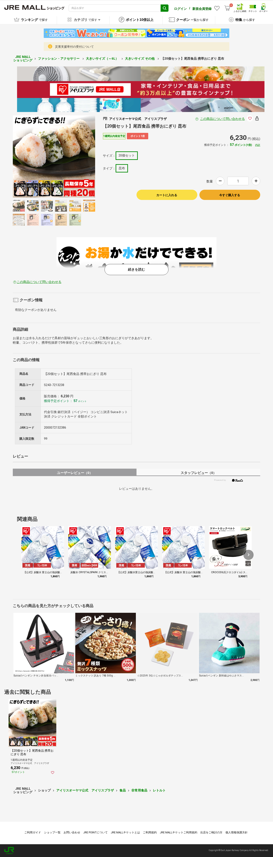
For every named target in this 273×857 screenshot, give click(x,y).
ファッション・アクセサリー (59, 58)
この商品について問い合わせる (222, 119)
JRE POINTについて (95, 832)
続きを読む (136, 269)
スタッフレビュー (198, 473)
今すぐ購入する (229, 195)
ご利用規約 (150, 832)
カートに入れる (166, 195)
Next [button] (76, 156)
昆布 (122, 168)
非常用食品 (139, 790)
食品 (122, 790)
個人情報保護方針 (236, 832)
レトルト (159, 790)
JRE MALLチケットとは (125, 832)
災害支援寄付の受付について (74, 46)
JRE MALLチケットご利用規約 (178, 832)
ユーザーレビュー (75, 473)
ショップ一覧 (52, 832)
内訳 (257, 145)
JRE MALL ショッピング (22, 58)
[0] (227, 8)
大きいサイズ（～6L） (102, 58)
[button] (248, 555)
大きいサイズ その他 (140, 58)
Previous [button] (31, 156)
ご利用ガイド (32, 832)
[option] (54, 156)
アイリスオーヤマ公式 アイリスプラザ (85, 790)
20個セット (127, 155)
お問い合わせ (72, 832)
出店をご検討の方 (211, 832)
